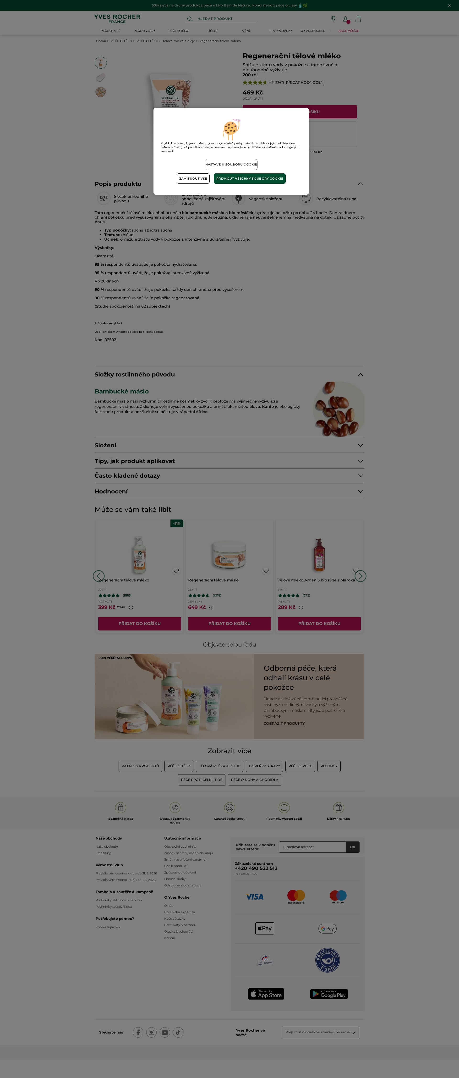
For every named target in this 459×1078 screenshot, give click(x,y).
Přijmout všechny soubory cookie (249, 178)
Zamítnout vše (193, 178)
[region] (231, 151)
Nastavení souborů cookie (231, 164)
